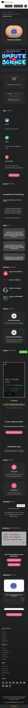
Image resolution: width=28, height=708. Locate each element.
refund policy (5, 670)
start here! (4, 632)
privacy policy (5, 668)
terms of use (5, 666)
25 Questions (15, 96)
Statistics (9, 6)
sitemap (3, 659)
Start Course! (14, 175)
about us (4, 634)
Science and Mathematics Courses (11, 14)
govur (3, 675)
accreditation (5, 650)
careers (3, 636)
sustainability (5, 641)
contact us (4, 638)
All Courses (10, 12)
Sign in (17, 512)
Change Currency (14, 402)
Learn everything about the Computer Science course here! (13, 537)
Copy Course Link (14, 99)
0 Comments (19, 93)
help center (4, 654)
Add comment (21, 505)
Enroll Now (13, 393)
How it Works (19, 6)
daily (15, 79)
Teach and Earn (5, 657)
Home (4, 12)
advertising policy (6, 673)
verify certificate (5, 652)
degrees (4, 648)
